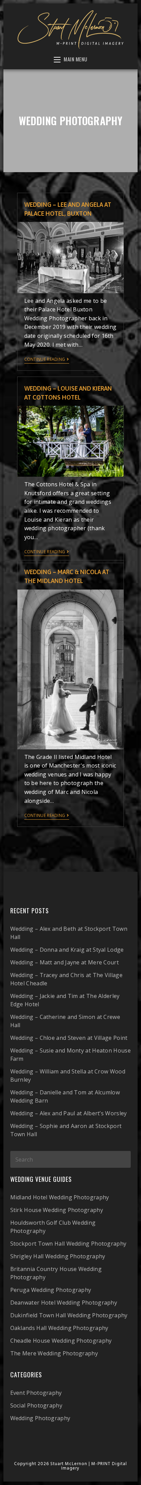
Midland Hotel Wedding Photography (59, 1197)
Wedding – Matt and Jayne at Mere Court (64, 962)
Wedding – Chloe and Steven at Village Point (69, 1038)
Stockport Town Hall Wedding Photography (68, 1243)
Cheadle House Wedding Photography (61, 1340)
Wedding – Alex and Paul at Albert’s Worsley (68, 1113)
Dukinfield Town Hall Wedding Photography (69, 1315)
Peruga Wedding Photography (50, 1290)
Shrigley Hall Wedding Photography (57, 1256)
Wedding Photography (40, 1418)
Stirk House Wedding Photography (56, 1210)
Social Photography (36, 1405)
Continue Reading (44, 359)
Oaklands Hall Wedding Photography (59, 1328)
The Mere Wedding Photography (54, 1353)
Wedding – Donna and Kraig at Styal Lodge (67, 949)
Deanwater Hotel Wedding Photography (63, 1302)
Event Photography (36, 1393)
